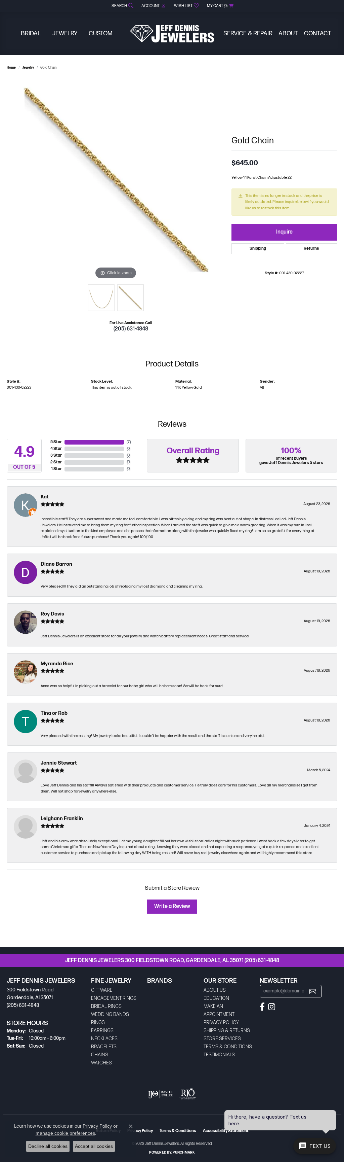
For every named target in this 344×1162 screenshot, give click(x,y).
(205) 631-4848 (131, 329)
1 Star (56, 468)
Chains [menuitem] (99, 1055)
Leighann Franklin (62, 818)
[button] (121, 6)
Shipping (258, 248)
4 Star (56, 448)
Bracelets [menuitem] (104, 1047)
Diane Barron (56, 564)
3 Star (56, 455)
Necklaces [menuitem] (104, 1039)
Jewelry (64, 33)
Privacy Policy (221, 1022)
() (129, 442)
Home (11, 68)
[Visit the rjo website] (187, 1094)
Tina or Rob (54, 713)
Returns (311, 248)
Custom (101, 33)
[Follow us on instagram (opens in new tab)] (271, 1007)
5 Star (56, 442)
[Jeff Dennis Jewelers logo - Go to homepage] (172, 33)
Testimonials (219, 1055)
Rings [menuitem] (98, 1022)
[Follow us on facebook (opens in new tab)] (262, 1007)
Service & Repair (247, 33)
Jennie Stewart (59, 763)
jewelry (28, 68)
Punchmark (184, 1153)
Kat (45, 497)
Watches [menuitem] (101, 1063)
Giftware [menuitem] (102, 990)
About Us (215, 990)
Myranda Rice (57, 664)
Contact (317, 33)
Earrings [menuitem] (102, 1030)
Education (216, 998)
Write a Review (172, 906)
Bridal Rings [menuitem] (106, 1006)
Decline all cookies (48, 1146)
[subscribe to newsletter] (312, 991)
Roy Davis (52, 614)
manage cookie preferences (65, 1133)
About (288, 33)
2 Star (56, 462)
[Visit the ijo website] (160, 1094)
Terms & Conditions (228, 1047)
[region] (116, 180)
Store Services (222, 1039)
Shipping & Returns (227, 1030)
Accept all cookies (94, 1146)
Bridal (31, 33)
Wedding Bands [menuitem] (110, 1014)
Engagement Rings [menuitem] (113, 998)
